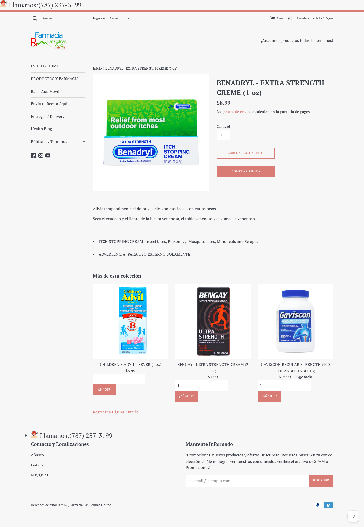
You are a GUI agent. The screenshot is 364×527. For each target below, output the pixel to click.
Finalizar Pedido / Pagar (315, 18)
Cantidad (223, 126)
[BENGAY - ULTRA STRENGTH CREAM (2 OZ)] (212, 321)
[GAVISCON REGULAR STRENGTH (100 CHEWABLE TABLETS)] (295, 321)
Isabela (37, 465)
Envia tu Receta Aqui (49, 103)
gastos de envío (236, 111)
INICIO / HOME (45, 66)
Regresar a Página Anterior (116, 412)
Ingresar (99, 18)
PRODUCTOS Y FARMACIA (58, 78)
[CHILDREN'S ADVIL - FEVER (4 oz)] (130, 321)
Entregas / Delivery (47, 116)
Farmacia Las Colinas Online (90, 505)
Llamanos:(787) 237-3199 (45, 5)
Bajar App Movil (45, 91)
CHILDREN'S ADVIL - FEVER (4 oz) (130, 364)
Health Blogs (58, 128)
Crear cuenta (119, 18)
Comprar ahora (246, 171)
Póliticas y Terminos (58, 141)
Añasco (38, 455)
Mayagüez (40, 475)
